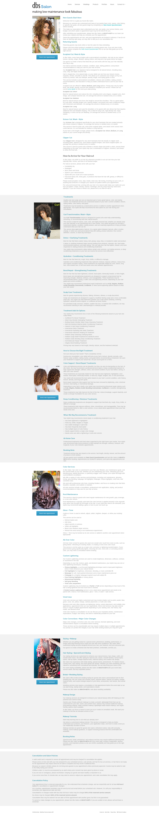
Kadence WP (50, 812)
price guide (71, 89)
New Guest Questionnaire (89, 49)
